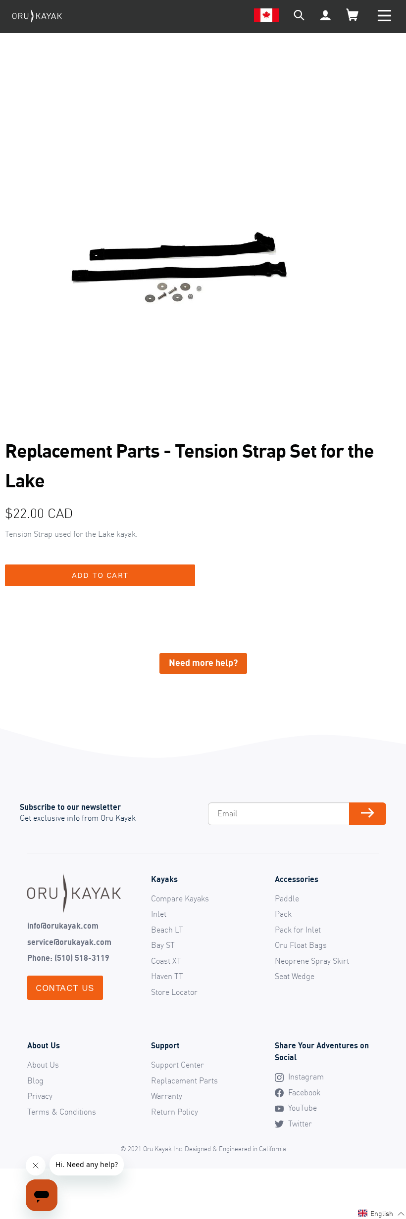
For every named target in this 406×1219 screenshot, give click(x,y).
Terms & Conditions (61, 1112)
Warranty (166, 1096)
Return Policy (174, 1112)
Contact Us (65, 988)
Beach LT (167, 930)
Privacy (39, 1096)
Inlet (158, 914)
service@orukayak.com (69, 942)
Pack (283, 914)
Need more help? (203, 662)
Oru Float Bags (301, 945)
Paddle (287, 898)
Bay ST (163, 945)
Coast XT (166, 961)
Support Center (177, 1065)
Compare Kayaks (180, 898)
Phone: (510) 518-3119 (68, 958)
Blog (35, 1080)
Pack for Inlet (298, 930)
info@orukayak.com (63, 926)
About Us (43, 1065)
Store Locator (174, 992)
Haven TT (167, 976)
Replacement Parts (184, 1080)
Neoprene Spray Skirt (312, 961)
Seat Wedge (294, 976)
